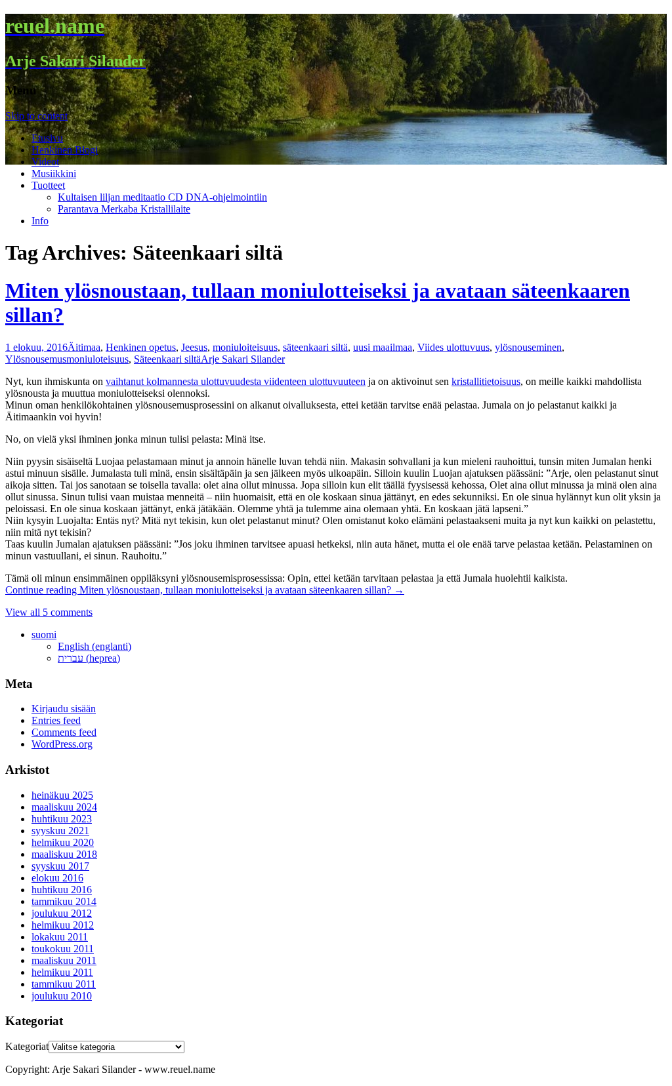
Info (40, 220)
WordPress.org (62, 744)
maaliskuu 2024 (64, 807)
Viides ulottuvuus (453, 347)
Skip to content (36, 115)
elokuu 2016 (57, 877)
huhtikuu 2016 (62, 889)
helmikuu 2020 (63, 842)
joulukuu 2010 (62, 995)
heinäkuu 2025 (62, 795)
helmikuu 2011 (62, 972)
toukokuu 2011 (63, 948)
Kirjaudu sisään (64, 708)
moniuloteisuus (97, 359)
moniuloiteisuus (245, 347)
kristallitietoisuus (486, 381)
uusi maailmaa (382, 347)
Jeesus (194, 347)
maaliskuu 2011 (64, 960)
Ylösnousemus (35, 359)
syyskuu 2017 (60, 866)
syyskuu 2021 (60, 830)
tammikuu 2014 (64, 901)
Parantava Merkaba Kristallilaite (124, 208)
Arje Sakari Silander (243, 359)
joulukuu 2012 (62, 913)
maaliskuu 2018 (64, 854)
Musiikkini (54, 173)
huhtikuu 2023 (62, 818)
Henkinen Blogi (65, 149)
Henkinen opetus (141, 347)
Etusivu (47, 138)
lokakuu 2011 (60, 936)
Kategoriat (27, 1046)
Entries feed (56, 720)
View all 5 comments (49, 612)
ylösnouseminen (528, 347)
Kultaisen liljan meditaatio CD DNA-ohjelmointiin (162, 197)
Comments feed (64, 732)
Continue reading (204, 589)
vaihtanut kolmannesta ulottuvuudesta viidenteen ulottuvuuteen (236, 381)
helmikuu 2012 (63, 925)
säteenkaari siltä (315, 347)
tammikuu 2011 (64, 984)
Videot (45, 161)
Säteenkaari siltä (167, 359)
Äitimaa (84, 347)
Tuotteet (48, 185)
